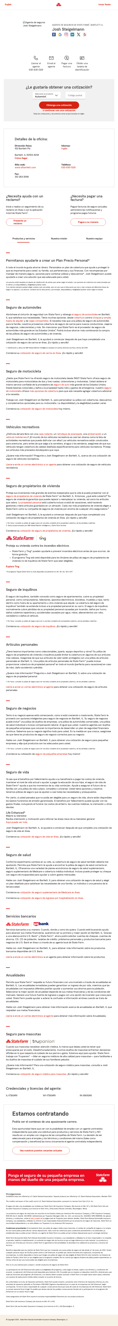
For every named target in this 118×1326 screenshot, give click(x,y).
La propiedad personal (29, 502)
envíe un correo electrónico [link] (29, 957)
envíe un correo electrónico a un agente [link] (35, 464)
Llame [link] (9, 464)
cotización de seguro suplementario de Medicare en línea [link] (50, 892)
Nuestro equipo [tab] (94, 238)
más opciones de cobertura (44, 391)
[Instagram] (66, 34)
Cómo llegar (21, 158)
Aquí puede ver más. (17, 822)
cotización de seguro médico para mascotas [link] (43, 1074)
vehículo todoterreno (17, 437)
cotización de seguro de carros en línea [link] (40, 353)
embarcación (94, 434)
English (8, 5)
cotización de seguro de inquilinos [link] (37, 626)
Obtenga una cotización (59, 105)
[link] (51, 63)
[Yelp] (85, 34)
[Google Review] (60, 34)
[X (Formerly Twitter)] (78, 34)
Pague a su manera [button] (88, 222)
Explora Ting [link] (12, 566)
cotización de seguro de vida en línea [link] (39, 837)
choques (97, 317)
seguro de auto (61, 384)
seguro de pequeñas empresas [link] (51, 754)
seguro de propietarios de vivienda (24, 496)
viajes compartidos (38, 321)
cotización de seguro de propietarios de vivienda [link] (45, 531)
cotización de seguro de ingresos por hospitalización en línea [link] (51, 898)
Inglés (64, 148)
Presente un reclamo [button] (20, 222)
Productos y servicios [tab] (23, 238)
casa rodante (45, 434)
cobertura (79, 317)
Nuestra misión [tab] (59, 238)
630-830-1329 (68, 167)
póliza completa (35, 1218)
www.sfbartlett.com (25, 167)
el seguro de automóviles (85, 314)
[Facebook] (54, 34)
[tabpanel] (59, 158)
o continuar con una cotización (59, 110)
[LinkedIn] (72, 34)
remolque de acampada (69, 434)
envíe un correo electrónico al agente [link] (34, 687)
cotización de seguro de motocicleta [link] (39, 409)
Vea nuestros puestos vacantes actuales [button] (41, 1150)
